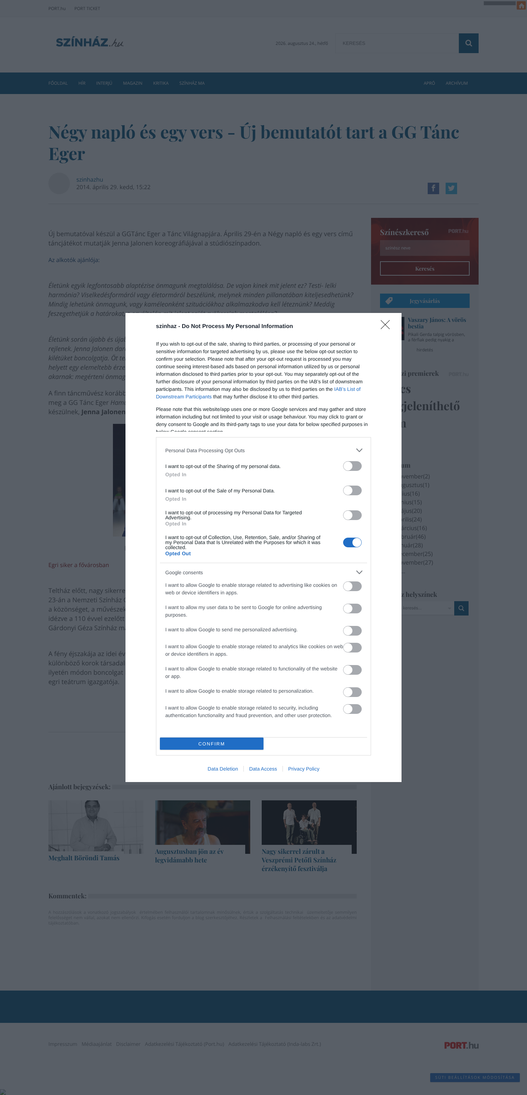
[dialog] (263, 547)
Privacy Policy (303, 769)
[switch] (352, 466)
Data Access (263, 769)
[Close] (387, 327)
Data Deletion (223, 769)
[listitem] (263, 450)
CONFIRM (211, 744)
